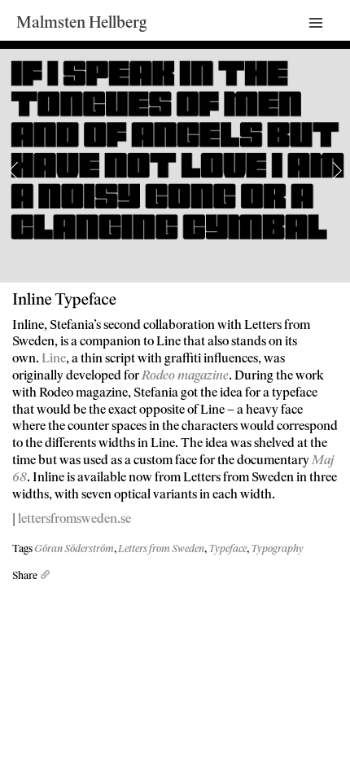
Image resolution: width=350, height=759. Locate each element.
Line (54, 358)
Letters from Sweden (161, 548)
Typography (277, 548)
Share (25, 575)
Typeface (227, 548)
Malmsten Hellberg (81, 23)
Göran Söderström (74, 548)
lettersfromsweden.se (74, 518)
